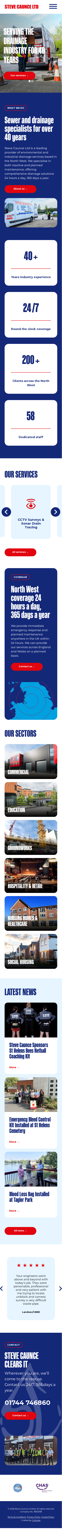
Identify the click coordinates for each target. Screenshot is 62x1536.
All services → (20, 552)
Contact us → (27, 666)
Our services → (19, 75)
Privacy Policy (33, 1517)
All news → (20, 1230)
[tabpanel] (31, 53)
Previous (6, 512)
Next (55, 512)
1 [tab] (29, 81)
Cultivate (36, 1520)
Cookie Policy (47, 1517)
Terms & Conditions (17, 1517)
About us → (20, 188)
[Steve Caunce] (21, 7)
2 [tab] (32, 81)
